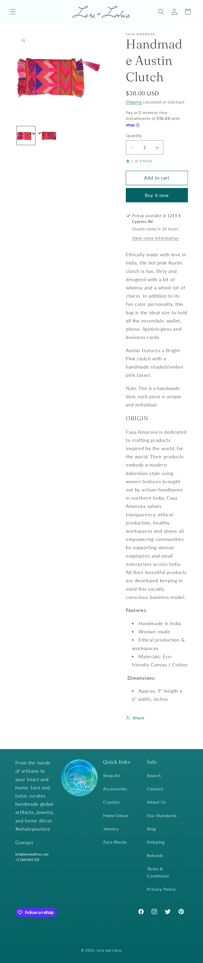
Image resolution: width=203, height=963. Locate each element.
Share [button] (138, 717)
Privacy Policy (161, 889)
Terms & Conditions (158, 872)
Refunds (155, 855)
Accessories (115, 788)
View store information (155, 237)
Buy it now (157, 195)
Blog (151, 828)
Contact (155, 788)
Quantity (134, 135)
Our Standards (162, 815)
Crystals (111, 801)
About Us (156, 801)
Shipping (133, 102)
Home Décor (115, 815)
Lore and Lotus (109, 950)
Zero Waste (115, 841)
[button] (13, 12)
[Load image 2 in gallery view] (47, 135)
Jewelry (111, 828)
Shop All (111, 775)
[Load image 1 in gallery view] (26, 135)
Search (154, 775)
